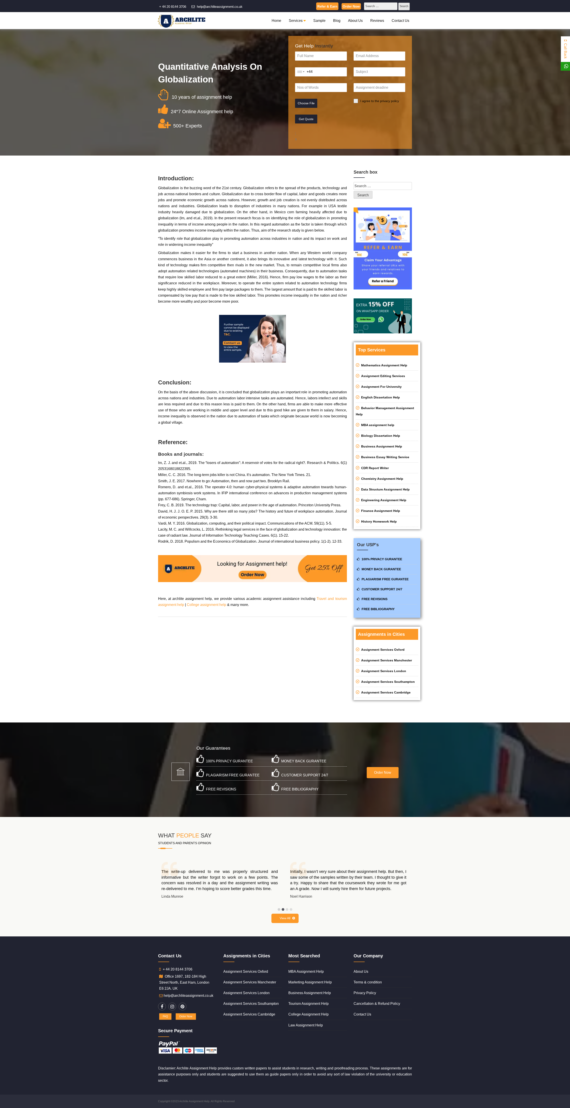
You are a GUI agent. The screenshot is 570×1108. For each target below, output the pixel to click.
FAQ (165, 1016)
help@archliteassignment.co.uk (219, 6)
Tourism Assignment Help (308, 1003)
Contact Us (400, 21)
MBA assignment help (376, 425)
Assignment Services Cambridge (385, 692)
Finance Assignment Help (379, 511)
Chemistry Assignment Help (381, 478)
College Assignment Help (308, 1014)
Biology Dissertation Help (379, 435)
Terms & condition (368, 982)
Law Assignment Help (305, 1025)
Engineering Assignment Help (382, 500)
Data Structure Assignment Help (384, 489)
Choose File (306, 103)
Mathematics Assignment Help (383, 365)
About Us (355, 21)
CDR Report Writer (374, 468)
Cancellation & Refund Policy (377, 1003)
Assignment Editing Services (382, 376)
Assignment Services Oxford (382, 649)
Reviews (377, 21)
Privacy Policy (365, 993)
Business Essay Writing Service (384, 457)
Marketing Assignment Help (310, 982)
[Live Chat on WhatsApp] (566, 66)
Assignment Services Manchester (385, 660)
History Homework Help (378, 521)
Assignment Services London (382, 671)
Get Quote (306, 119)
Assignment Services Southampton (387, 681)
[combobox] (301, 72)
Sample (319, 21)
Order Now (351, 6)
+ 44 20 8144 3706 (172, 6)
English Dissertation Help (379, 397)
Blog (336, 21)
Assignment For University (380, 386)
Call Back (565, 50)
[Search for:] (380, 6)
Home (276, 21)
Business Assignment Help (380, 446)
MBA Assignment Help (306, 971)
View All (285, 918)
